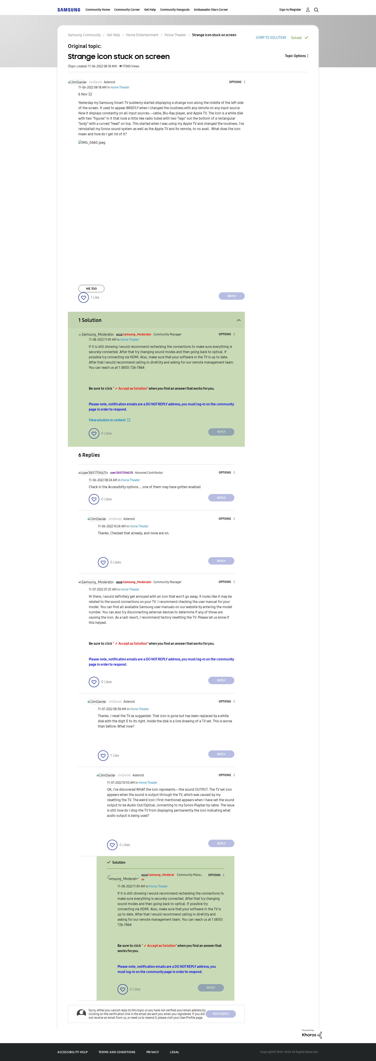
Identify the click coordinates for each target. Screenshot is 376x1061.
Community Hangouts (175, 10)
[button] (237, 82)
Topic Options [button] (295, 56)
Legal (174, 1052)
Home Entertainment (142, 35)
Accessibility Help (72, 1052)
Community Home (98, 10)
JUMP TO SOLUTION (271, 38)
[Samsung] (68, 10)
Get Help (150, 10)
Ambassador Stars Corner (211, 10)
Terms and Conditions (117, 1052)
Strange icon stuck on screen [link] (214, 35)
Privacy (152, 1052)
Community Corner (127, 10)
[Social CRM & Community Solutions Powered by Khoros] (312, 1034)
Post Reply (221, 1014)
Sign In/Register (290, 10)
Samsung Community (84, 35)
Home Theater (175, 35)
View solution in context (107, 420)
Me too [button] (91, 289)
